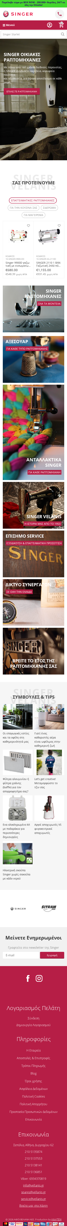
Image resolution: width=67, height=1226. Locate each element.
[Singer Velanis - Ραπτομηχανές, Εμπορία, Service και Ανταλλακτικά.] (18, 14)
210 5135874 (33, 1152)
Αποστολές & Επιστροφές (33, 1058)
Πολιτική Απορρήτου (33, 1104)
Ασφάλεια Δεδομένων (33, 1089)
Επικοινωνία (33, 1119)
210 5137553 (33, 1158)
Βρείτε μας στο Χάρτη (33, 1206)
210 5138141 (33, 1165)
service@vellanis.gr (33, 1199)
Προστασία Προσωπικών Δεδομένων (33, 1112)
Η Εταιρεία (33, 1050)
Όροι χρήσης (33, 1081)
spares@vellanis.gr (33, 1192)
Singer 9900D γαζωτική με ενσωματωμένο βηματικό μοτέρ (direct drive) (18, 264)
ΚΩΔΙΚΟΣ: (10, 256)
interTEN (56, 1219)
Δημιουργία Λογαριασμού (33, 1025)
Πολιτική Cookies (33, 1096)
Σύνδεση (33, 1018)
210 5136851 (33, 1172)
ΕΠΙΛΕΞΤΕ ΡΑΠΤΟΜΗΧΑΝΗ (22, 91)
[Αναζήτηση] (62, 34)
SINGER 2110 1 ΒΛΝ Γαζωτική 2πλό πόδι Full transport (48, 264)
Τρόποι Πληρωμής (33, 1066)
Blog (33, 1073)
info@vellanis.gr (33, 1185)
